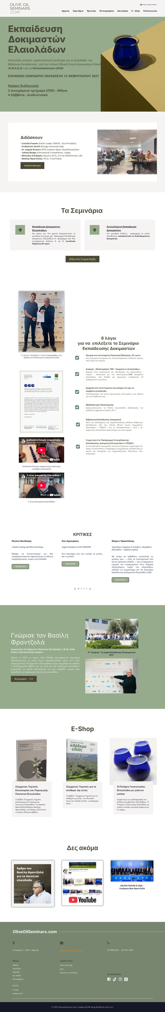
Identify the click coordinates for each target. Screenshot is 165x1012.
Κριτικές (91, 10)
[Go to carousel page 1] (78, 588)
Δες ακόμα (122, 10)
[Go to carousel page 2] (81, 588)
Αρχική (65, 10)
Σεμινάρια (78, 10)
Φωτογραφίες (106, 10)
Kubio (111, 1007)
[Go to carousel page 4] (86, 588)
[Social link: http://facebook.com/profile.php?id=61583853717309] (110, 979)
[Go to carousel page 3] (84, 588)
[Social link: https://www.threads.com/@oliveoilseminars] (127, 979)
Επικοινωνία (150, 10)
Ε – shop (136, 10)
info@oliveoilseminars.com (71, 950)
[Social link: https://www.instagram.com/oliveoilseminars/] (121, 979)
